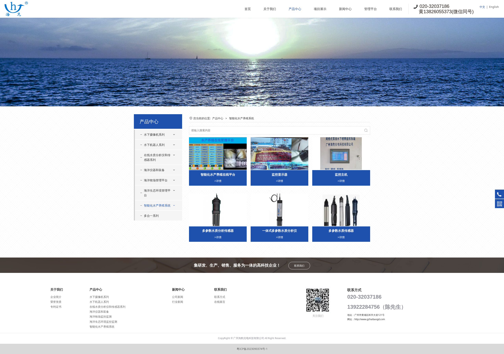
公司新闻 (177, 297)
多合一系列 (151, 216)
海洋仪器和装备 (154, 170)
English (494, 7)
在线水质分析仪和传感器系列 (157, 157)
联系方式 (219, 297)
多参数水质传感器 (341, 230)
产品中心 (295, 9)
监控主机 (341, 174)
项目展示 (320, 9)
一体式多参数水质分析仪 (279, 230)
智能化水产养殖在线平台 (218, 174)
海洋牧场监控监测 (101, 316)
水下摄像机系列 (154, 134)
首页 (248, 9)
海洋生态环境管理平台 (157, 192)
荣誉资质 (55, 302)
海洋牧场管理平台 (156, 180)
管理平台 (370, 9)
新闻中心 (345, 9)
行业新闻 (177, 302)
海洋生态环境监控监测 (103, 321)
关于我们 (269, 9)
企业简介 (55, 297)
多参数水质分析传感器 (218, 230)
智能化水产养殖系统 (157, 205)
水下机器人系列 (154, 145)
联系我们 (395, 9)
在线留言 (219, 302)
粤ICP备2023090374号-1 (252, 349)
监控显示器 (279, 174)
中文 (482, 7)
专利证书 (55, 307)
